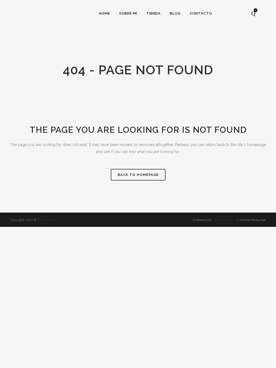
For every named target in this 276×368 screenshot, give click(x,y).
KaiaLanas (47, 220)
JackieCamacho (225, 220)
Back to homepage (138, 175)
